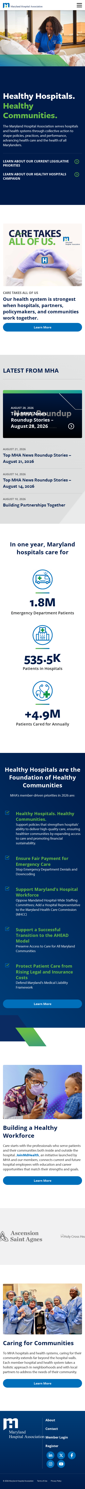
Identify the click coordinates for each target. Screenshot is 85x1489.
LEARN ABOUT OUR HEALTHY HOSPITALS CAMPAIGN (34, 176)
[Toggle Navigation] (79, 5)
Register (51, 1446)
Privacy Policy (56, 1481)
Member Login (56, 1437)
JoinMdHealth (27, 1155)
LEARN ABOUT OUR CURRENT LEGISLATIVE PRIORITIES (36, 163)
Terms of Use (42, 1481)
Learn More (42, 327)
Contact (51, 1429)
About (50, 1420)
